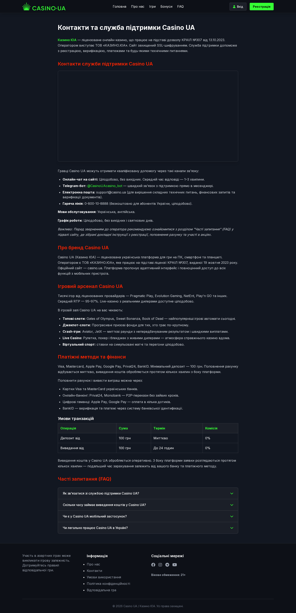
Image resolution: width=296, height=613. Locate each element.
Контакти (94, 571)
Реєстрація (261, 6)
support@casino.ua (111, 192)
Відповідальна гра (101, 590)
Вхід (240, 6)
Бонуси (166, 6)
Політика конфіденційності (108, 584)
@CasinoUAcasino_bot (104, 186)
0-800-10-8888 (96, 204)
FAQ (180, 6)
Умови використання (104, 577)
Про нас (137, 6)
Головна (119, 6)
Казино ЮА (67, 40)
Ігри (152, 6)
